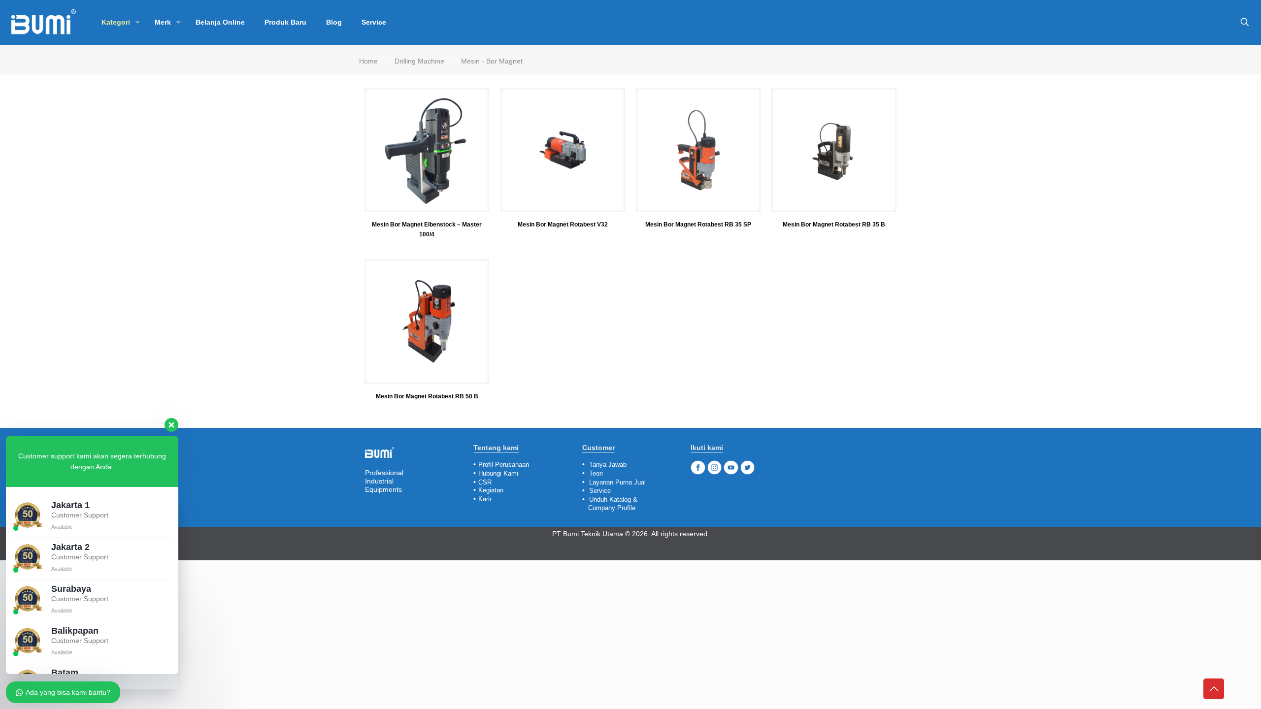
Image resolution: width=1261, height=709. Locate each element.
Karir (485, 499)
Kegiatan (490, 490)
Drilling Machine (419, 61)
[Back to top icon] (1213, 688)
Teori (596, 473)
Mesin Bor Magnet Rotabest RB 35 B (834, 224)
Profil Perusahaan (503, 464)
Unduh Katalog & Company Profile (609, 504)
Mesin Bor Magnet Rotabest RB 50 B (427, 396)
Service (600, 490)
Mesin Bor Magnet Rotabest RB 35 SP (698, 224)
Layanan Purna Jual (617, 482)
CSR (485, 482)
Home (368, 61)
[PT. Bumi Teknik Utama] (43, 22)
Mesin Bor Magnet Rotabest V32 (563, 224)
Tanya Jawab (608, 464)
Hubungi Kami (498, 473)
